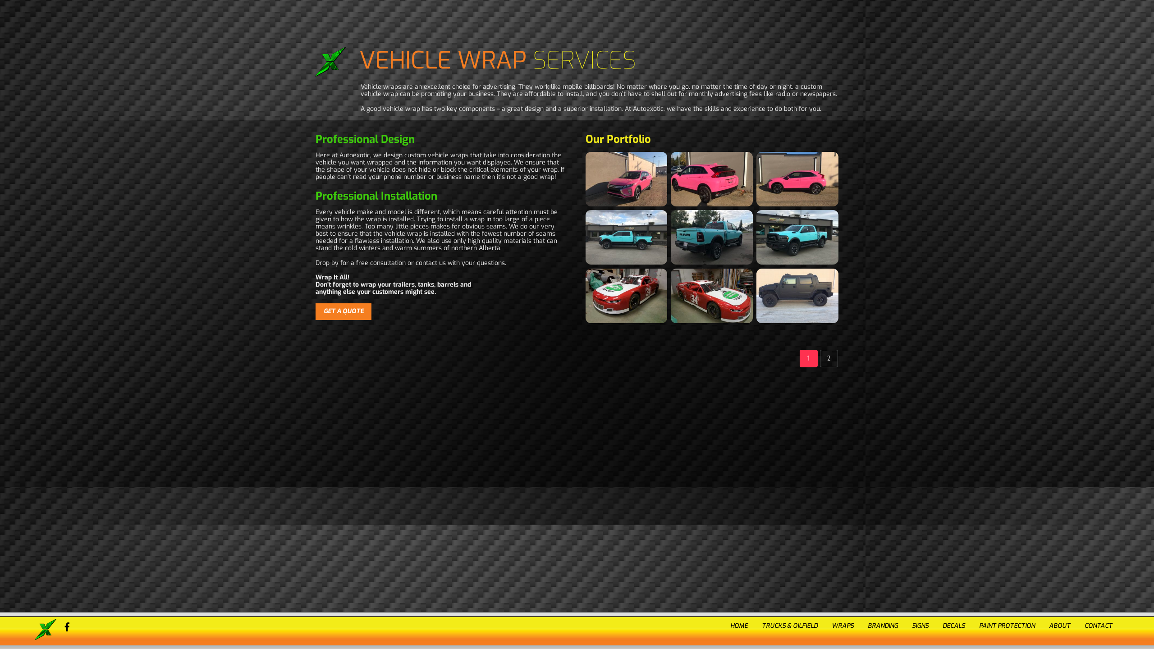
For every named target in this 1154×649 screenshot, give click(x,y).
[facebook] (67, 625)
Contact (1099, 626)
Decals (954, 626)
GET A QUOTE (344, 311)
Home (739, 626)
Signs (920, 626)
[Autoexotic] (45, 636)
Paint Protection (1007, 626)
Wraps (843, 626)
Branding (883, 626)
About (1060, 626)
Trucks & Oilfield (790, 626)
